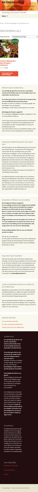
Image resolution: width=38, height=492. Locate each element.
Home (2, 23)
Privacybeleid (6, 488)
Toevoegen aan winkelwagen (7, 74)
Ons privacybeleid (9, 470)
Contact (6, 474)
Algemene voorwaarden (11, 465)
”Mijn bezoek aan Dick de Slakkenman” (13, 327)
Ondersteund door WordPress (21, 488)
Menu (4, 16)
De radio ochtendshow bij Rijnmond (12, 324)
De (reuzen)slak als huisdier (10, 321)
